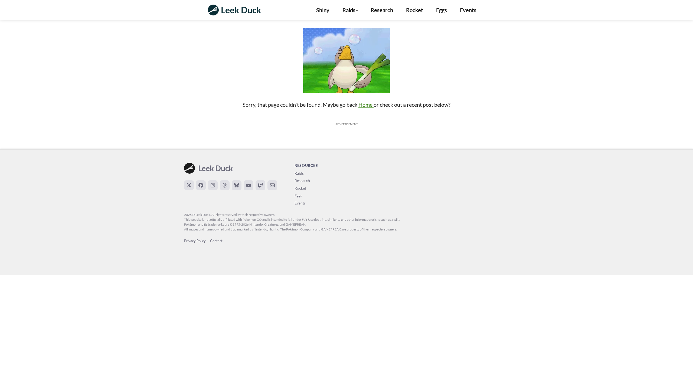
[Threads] (225, 185)
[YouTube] (248, 185)
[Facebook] (201, 185)
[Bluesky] (236, 185)
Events (468, 10)
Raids (299, 173)
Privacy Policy (195, 241)
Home (366, 104)
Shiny (322, 10)
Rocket (414, 10)
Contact (216, 241)
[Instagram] (213, 185)
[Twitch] (260, 185)
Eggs (441, 10)
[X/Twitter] (189, 185)
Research (382, 10)
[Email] (272, 185)
